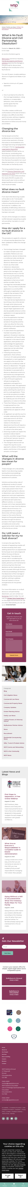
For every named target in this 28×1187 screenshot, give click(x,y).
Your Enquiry (9, 639)
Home (3, 27)
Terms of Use (5, 1113)
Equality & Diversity (17, 1111)
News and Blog (6, 1056)
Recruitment (8, 733)
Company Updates (10, 707)
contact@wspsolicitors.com (10, 1083)
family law (5, 596)
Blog (5, 691)
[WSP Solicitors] (14, 6)
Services (4, 1054)
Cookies (8, 1111)
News (6, 729)
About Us (4, 1049)
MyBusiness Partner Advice (13, 725)
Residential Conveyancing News (12, 738)
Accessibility (5, 1107)
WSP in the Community (11, 751)
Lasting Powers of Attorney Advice (13, 720)
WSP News (7, 755)
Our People (5, 1052)
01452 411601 (5, 1081)
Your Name (9, 624)
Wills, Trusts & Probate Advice (14, 743)
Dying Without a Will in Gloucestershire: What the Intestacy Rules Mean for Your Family (13, 901)
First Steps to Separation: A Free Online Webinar (12, 796)
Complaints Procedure (15, 1107)
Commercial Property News (13, 703)
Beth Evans (5, 58)
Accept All (7, 1176)
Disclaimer (18, 1109)
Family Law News (11, 27)
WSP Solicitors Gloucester (10, 1085)
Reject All (20, 1176)
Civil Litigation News (10, 695)
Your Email (9, 631)
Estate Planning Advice (12, 711)
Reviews (4, 1061)
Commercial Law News (11, 699)
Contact (4, 1063)
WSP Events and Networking (13, 747)
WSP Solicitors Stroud (9, 1069)
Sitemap (12, 1113)
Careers (4, 1059)
